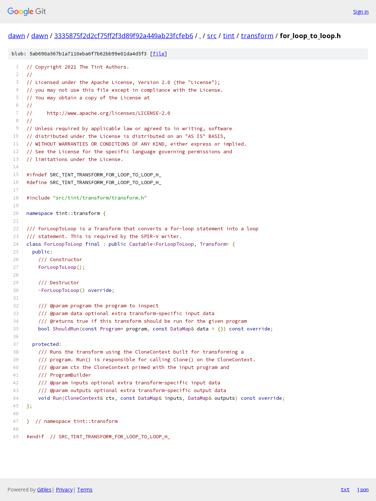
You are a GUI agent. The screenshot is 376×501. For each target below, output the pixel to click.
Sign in (361, 11)
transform (257, 35)
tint (229, 35)
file (158, 54)
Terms (85, 489)
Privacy (64, 489)
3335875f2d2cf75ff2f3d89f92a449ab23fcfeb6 (123, 35)
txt (345, 489)
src (212, 35)
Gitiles (44, 489)
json (363, 489)
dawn (16, 35)
